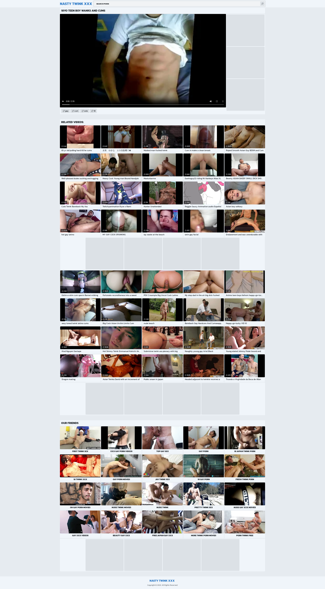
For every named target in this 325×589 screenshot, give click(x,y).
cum (76, 110)
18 (94, 110)
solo (86, 110)
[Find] (262, 4)
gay (67, 110)
